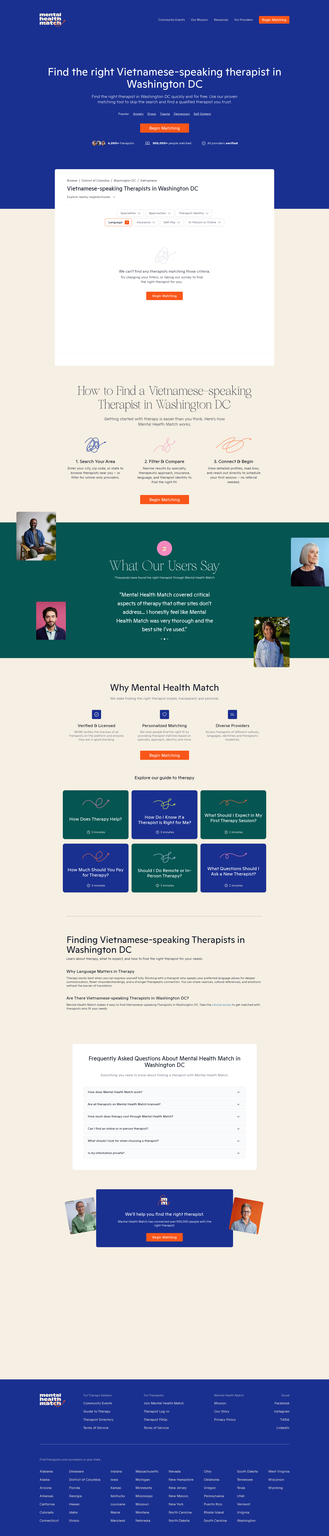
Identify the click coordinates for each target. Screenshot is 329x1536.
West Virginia (278, 1471)
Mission (220, 1403)
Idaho (73, 1512)
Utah (240, 1496)
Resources (221, 20)
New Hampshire (181, 1479)
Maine (115, 1512)
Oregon (210, 1488)
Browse (72, 181)
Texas (241, 1488)
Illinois (74, 1520)
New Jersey (178, 1488)
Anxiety (138, 114)
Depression (182, 114)
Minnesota (144, 1488)
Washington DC (125, 181)
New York (176, 1504)
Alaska (45, 1479)
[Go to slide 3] (167, 639)
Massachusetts (147, 1471)
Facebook (282, 1403)
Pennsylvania (214, 1496)
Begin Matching (274, 20)
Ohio (207, 1471)
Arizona (45, 1488)
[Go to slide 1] (161, 639)
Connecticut (49, 1520)
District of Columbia (95, 181)
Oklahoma (211, 1479)
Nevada (174, 1471)
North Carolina (180, 1512)
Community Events (171, 20)
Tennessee (245, 1479)
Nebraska (143, 1520)
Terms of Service (96, 1427)
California (47, 1504)
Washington (246, 1520)
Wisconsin (276, 1479)
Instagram (281, 1411)
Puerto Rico (213, 1504)
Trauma (165, 114)
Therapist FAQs (155, 1419)
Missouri (142, 1504)
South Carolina (215, 1520)
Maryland (118, 1520)
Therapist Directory (98, 1419)
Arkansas (46, 1496)
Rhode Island (214, 1512)
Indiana (116, 1471)
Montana (142, 1512)
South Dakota (247, 1471)
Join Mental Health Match (164, 1403)
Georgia (75, 1496)
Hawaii (74, 1504)
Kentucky (118, 1496)
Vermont (243, 1504)
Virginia (243, 1512)
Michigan (143, 1479)
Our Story (221, 1411)
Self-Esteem (202, 114)
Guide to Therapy (96, 1411)
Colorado (47, 1512)
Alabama (46, 1471)
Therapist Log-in (156, 1411)
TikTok (284, 1419)
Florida (74, 1488)
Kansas (116, 1488)
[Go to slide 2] (164, 639)
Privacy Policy (225, 1419)
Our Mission (199, 20)
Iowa (114, 1479)
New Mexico (178, 1496)
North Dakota (179, 1520)
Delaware (76, 1471)
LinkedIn (282, 1427)
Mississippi (144, 1496)
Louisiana (118, 1504)
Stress (151, 114)
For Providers (243, 20)
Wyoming (275, 1488)
